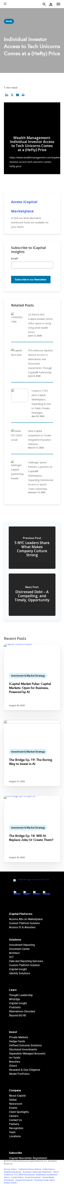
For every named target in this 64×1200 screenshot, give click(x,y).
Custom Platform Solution (24, 923)
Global (13, 1099)
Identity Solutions (19, 973)
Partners (14, 1124)
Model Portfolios (19, 1073)
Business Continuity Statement (37, 1172)
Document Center (19, 949)
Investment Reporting (22, 944)
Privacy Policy (10, 1169)
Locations (15, 1136)
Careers (13, 1116)
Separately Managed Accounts (27, 1053)
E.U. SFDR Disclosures (24, 1174)
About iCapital (17, 1095)
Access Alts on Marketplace (26, 919)
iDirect (13, 1065)
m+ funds (14, 1057)
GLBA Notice (48, 1169)
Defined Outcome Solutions (25, 1045)
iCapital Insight (18, 969)
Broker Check (10, 1183)
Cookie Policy (17, 1177)
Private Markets (18, 1037)
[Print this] (23, 95)
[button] (58, 4)
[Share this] (6, 95)
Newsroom (15, 1103)
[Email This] (17, 95)
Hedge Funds (17, 1041)
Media (9, 21)
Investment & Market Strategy (28, 675)
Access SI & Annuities (22, 927)
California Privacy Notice (29, 1169)
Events (13, 1107)
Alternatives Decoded (22, 1011)
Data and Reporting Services (26, 961)
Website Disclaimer (13, 1172)
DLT (11, 957)
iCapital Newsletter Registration (28, 1158)
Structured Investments (23, 1049)
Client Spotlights (19, 1112)
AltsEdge (14, 999)
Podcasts (15, 1007)
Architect (14, 953)
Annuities (14, 1061)
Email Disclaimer (33, 1177)
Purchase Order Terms (44, 1180)
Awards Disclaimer (24, 1180)
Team (12, 1132)
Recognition (16, 1128)
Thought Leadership (21, 995)
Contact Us (15, 1120)
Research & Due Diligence (24, 1069)
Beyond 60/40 (17, 1015)
